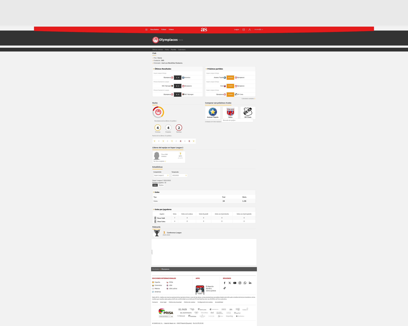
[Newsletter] (243, 29)
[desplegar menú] (146, 29)
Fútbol (163, 29)
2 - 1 (177, 86)
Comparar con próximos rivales (218, 103)
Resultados (154, 29)
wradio (197, 313)
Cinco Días (203, 313)
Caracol (245, 309)
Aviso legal (163, 302)
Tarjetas (161, 185)
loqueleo (220, 316)
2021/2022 (175, 175)
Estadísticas (157, 167)
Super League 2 (159, 175)
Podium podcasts (192, 316)
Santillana (202, 309)
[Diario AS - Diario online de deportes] (204, 29)
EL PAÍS (182, 309)
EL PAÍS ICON (202, 316)
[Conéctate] (249, 29)
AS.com (231, 309)
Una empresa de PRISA (166, 311)
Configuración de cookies (205, 302)
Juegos (236, 29)
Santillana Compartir (214, 309)
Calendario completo (248, 98)
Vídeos (171, 29)
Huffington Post (185, 313)
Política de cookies (189, 302)
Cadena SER (223, 309)
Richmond (244, 313)
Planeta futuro (227, 313)
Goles (155, 185)
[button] (166, 316)
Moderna (181, 316)
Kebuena (236, 313)
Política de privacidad (175, 302)
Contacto (155, 302)
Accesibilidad (219, 302)
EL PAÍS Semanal (219, 313)
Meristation (229, 316)
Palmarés (156, 227)
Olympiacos (168, 40)
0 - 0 (177, 94)
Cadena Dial (212, 313)
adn (237, 309)
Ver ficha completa (159, 161)
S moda (211, 316)
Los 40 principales (192, 309)
